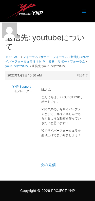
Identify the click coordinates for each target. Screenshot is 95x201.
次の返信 (48, 165)
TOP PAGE (12, 57)
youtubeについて (17, 66)
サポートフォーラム (54, 57)
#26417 (82, 75)
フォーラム (30, 57)
